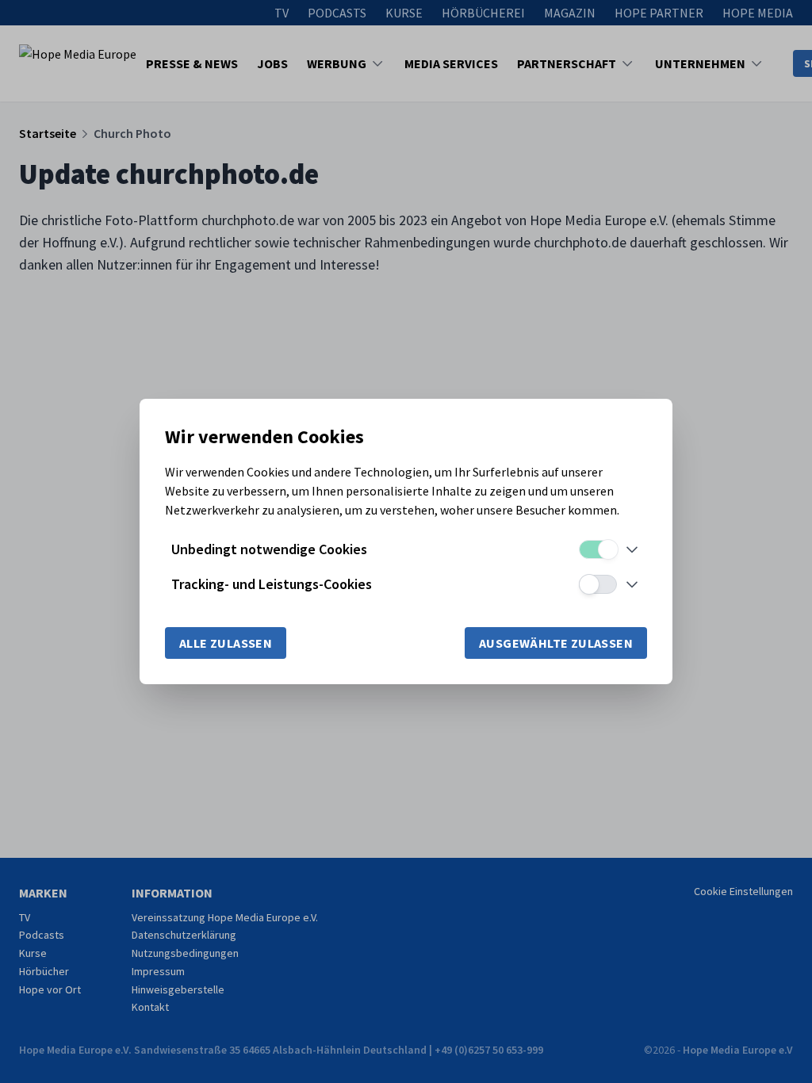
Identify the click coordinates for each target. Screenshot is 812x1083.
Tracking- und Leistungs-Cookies (271, 584)
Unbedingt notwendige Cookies (269, 549)
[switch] (598, 549)
